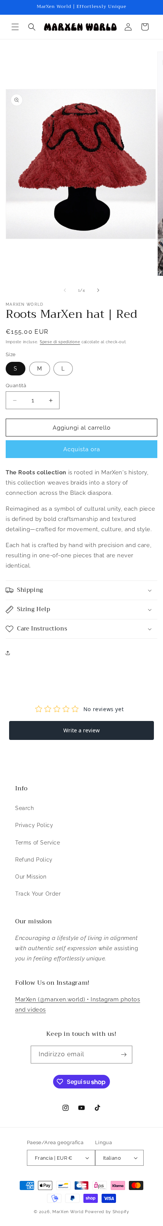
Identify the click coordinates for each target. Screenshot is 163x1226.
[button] (15, 27)
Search (24, 808)
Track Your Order (38, 894)
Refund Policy (34, 860)
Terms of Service (37, 843)
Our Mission (31, 877)
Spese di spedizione (60, 342)
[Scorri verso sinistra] (64, 290)
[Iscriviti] (123, 1054)
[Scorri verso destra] (98, 290)
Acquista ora (81, 449)
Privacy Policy (34, 825)
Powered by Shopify (107, 1211)
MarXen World (67, 1211)
